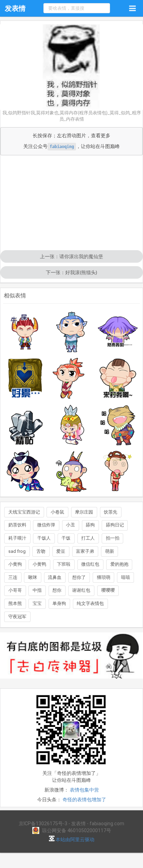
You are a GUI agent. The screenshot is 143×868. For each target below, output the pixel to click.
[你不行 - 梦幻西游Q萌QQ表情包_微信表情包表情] (71, 332)
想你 (56, 590)
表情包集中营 (84, 790)
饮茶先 (110, 512)
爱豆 (60, 551)
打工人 (88, 538)
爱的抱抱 (119, 564)
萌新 (109, 551)
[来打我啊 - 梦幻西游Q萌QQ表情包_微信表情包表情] (118, 378)
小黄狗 (15, 564)
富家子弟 (85, 551)
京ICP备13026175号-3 (43, 823)
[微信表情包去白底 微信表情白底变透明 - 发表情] (71, 682)
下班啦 (63, 564)
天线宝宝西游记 (24, 512)
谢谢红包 (81, 590)
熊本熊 (15, 603)
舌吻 (40, 551)
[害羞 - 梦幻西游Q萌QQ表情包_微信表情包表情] (71, 424)
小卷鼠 (57, 512)
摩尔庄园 (84, 512)
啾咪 (32, 577)
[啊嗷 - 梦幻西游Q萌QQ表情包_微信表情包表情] (71, 471)
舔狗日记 (115, 524)
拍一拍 (112, 538)
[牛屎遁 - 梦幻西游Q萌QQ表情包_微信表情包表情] (25, 332)
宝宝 (37, 603)
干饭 (65, 538)
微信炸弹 (46, 524)
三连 (12, 577)
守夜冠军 (17, 616)
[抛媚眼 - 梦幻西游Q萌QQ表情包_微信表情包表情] (71, 378)
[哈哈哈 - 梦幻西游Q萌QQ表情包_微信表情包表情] (118, 424)
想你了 (79, 577)
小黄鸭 (39, 564)
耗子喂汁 (17, 538)
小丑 (70, 524)
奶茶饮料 (17, 524)
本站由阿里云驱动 (74, 839)
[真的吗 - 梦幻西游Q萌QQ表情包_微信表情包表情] (25, 471)
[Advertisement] (71, 203)
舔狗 (90, 524)
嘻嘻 (125, 577)
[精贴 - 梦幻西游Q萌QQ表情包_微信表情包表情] (25, 424)
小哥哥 (15, 590)
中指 (37, 590)
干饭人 (44, 538)
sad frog (17, 551)
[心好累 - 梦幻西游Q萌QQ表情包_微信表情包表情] (25, 378)
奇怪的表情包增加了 (84, 799)
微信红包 (90, 564)
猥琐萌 (103, 577)
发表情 (15, 8)
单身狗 (59, 603)
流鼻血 (54, 577)
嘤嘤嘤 (108, 590)
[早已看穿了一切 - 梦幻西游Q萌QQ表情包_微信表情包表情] (118, 332)
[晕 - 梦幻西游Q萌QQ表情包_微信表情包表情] (118, 471)
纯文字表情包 (90, 603)
